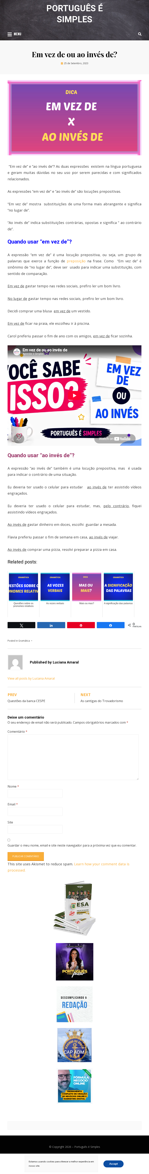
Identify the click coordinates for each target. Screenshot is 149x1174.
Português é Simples (87, 1147)
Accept (113, 1163)
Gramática (24, 640)
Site (10, 822)
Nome (13, 786)
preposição (76, 261)
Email (13, 804)
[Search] (138, 34)
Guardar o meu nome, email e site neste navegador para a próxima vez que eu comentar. (72, 845)
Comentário (17, 731)
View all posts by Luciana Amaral (31, 678)
